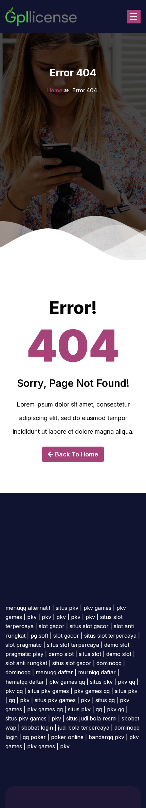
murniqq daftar (97, 672)
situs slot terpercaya (110, 635)
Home (54, 90)
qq (12, 700)
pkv (32, 617)
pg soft (39, 635)
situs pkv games (48, 691)
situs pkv (67, 607)
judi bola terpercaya (83, 727)
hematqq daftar (24, 681)
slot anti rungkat (26, 663)
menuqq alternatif (28, 607)
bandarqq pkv (106, 737)
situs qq (105, 700)
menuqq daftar (54, 672)
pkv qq (126, 681)
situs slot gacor (89, 626)
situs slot (90, 654)
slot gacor (52, 626)
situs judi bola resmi (91, 718)
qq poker (34, 737)
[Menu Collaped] (134, 16)
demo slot (61, 654)
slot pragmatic (23, 644)
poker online (67, 737)
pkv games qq (67, 681)
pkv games (97, 607)
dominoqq (109, 663)
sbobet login (37, 727)
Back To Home (75, 454)
